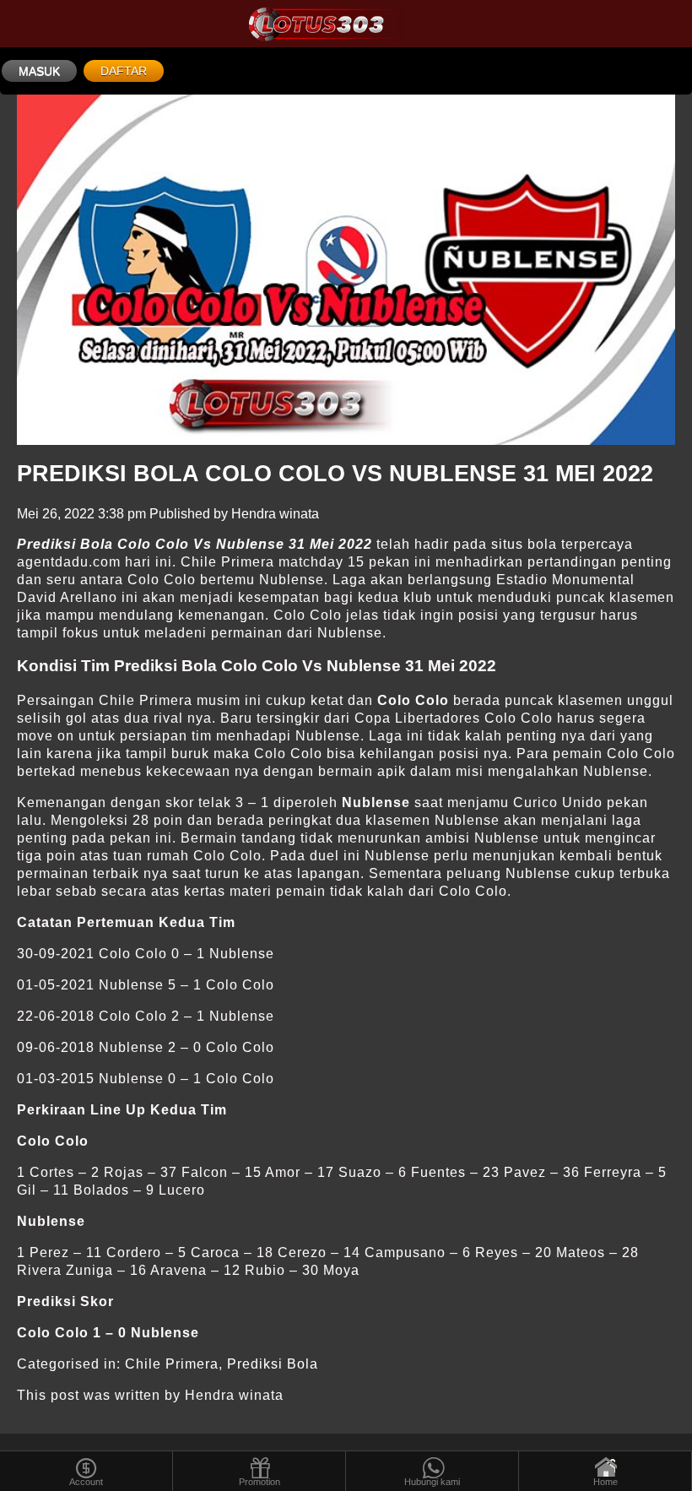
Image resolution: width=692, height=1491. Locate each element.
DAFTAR (123, 71)
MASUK (39, 71)
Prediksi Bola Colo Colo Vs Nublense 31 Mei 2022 (335, 473)
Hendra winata (275, 514)
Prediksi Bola (272, 1364)
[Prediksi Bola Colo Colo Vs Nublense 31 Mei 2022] (346, 270)
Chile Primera (172, 1364)
